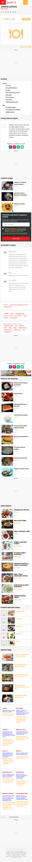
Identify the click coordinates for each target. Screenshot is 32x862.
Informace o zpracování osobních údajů (18, 854)
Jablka (5, 327)
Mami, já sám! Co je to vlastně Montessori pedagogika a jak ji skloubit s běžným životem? (21, 719)
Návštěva (6, 317)
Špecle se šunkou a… (21, 611)
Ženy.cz (5, 751)
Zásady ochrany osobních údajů (15, 233)
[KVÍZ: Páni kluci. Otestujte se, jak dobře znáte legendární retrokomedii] (23, 776)
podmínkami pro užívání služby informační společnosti (15, 229)
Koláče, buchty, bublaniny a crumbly (18, 304)
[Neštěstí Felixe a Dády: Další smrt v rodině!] (9, 711)
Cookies (9, 855)
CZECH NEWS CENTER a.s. (19, 851)
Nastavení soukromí (16, 855)
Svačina (6, 315)
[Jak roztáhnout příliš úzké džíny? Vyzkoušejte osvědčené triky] (23, 732)
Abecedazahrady (21, 793)
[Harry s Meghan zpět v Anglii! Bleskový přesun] (23, 753)
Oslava (25, 315)
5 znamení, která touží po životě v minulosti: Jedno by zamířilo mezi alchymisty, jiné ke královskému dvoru (9, 806)
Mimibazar (19, 708)
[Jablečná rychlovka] (16, 44)
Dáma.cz (5, 729)
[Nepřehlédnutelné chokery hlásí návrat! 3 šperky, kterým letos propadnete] (9, 754)
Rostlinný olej (17, 329)
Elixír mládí (19, 633)
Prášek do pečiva (8, 329)
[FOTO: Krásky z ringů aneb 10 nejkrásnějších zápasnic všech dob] (9, 775)
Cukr (16, 325)
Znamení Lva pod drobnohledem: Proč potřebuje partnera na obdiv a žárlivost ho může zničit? (8, 742)
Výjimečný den (18, 315)
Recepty (6, 8)
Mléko (15, 327)
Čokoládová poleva (8, 325)
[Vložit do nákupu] (26, 19)
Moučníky (6, 313)
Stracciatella (19, 626)
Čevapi (17, 641)
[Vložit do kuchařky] (23, 19)
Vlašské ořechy (7, 331)
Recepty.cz (3, 817)
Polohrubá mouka (22, 327)
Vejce (23, 329)
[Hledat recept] (25, 2)
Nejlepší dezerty (8, 306)
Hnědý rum (21, 325)
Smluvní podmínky (5, 233)
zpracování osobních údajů (17, 231)
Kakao (10, 327)
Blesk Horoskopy (7, 793)
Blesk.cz (19, 751)
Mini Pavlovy (19, 619)
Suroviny (4, 79)
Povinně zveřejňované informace (18, 857)
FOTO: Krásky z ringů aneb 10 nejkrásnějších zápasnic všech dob (8, 780)
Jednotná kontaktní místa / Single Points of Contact (15, 856)
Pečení (11, 315)
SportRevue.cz (7, 772)
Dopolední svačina (20, 313)
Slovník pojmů (13, 317)
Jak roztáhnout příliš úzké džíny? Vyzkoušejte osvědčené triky (22, 738)
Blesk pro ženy (21, 729)
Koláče (12, 313)
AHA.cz (4, 708)
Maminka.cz (20, 772)
